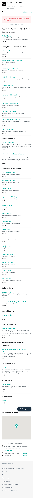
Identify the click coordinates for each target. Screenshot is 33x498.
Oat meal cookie (7, 315)
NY (7, 468)
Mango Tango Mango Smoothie (12, 60)
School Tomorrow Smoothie (11, 119)
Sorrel (4, 368)
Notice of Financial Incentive (10, 484)
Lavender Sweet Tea (8, 328)
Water (4, 401)
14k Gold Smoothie (8, 85)
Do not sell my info (7, 487)
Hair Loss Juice (7, 279)
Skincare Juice (6, 270)
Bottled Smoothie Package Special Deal (13, 155)
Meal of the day (7, 36)
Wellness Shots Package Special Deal (14, 302)
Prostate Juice (6, 238)
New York (11, 468)
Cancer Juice (6, 229)
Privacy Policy (6, 481)
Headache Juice (7, 205)
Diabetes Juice (6, 246)
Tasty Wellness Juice (8, 172)
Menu (3, 12)
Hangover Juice (7, 213)
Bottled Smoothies (8, 142)
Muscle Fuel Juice (7, 254)
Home (3, 468)
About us (4, 471)
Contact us (5, 475)
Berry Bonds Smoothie (9, 111)
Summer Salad (6, 384)
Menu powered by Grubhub (16, 24)
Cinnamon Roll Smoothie (10, 95)
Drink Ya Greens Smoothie (10, 103)
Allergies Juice (6, 189)
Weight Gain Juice (7, 262)
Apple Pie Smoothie (8, 129)
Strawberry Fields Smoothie (11, 69)
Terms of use (5, 478)
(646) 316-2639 (10, 8)
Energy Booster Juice (9, 180)
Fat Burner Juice (7, 221)
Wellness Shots (7, 292)
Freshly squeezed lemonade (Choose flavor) (14, 350)
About (8, 12)
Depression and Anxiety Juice (11, 197)
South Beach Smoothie (9, 77)
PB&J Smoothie (7, 51)
